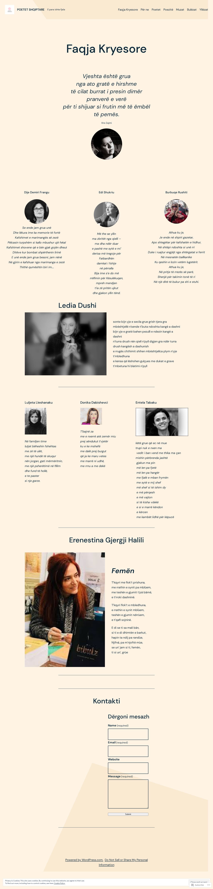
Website (114, 759)
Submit (128, 814)
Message (120, 776)
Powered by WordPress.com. (84, 860)
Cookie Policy (59, 883)
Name (118, 725)
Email (118, 742)
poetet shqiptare (30, 9)
